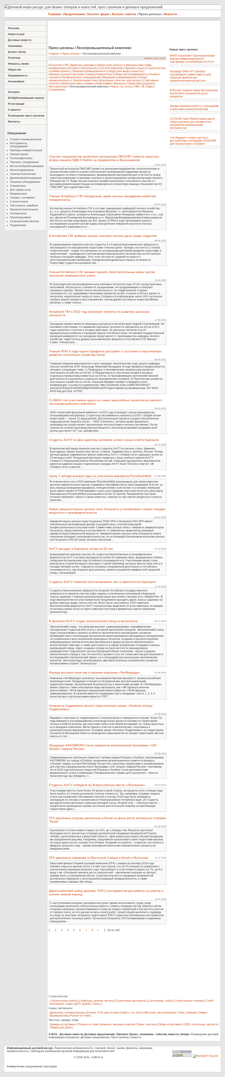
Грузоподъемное (20, 217)
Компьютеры (104, 74)
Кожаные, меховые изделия (117, 1024)
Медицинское (18, 193)
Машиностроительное (24, 209)
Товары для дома (60, 1027)
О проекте (14, 109)
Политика (14, 57)
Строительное (19, 201)
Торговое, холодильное (24, 162)
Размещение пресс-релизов (26, 115)
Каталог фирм (98, 14)
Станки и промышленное (26, 139)
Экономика (15, 46)
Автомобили (16, 81)
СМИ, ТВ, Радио (143, 86)
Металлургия (145, 83)
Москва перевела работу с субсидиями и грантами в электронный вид (194, 108)
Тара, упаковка (188, 1012)
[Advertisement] (127, 34)
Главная (54, 14)
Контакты (14, 121)
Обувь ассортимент (170, 1024)
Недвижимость (18, 75)
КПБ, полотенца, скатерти (201, 1024)
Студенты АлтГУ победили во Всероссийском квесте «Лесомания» (97, 785)
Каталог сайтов (124, 14)
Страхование (57, 89)
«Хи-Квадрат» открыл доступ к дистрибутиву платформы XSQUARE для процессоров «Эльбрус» (193, 140)
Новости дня (16, 34)
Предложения (74, 14)
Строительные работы (64, 1000)
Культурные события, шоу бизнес (120, 80)
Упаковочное (18, 185)
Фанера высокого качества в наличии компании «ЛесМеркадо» (94, 672)
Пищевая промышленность (89, 71)
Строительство (58, 996)
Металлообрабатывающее (27, 166)
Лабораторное (19, 154)
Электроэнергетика (85, 80)
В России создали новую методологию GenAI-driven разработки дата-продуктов (194, 93)
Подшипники (18, 225)
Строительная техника (188, 1000)
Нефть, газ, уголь (120, 86)
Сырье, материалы (61, 1008)
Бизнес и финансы (126, 65)
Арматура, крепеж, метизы (97, 1000)
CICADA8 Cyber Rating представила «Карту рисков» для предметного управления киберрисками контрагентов (192, 123)
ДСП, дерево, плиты (87, 1003)
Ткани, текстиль (146, 1024)
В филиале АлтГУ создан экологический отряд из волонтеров (93, 621)
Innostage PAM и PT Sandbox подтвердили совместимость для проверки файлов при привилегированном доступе (190, 76)
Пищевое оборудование (25, 181)
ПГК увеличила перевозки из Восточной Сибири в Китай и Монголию (98, 857)
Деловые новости (19, 40)
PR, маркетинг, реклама (79, 65)
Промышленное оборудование (81, 77)
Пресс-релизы (150, 14)
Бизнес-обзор (17, 51)
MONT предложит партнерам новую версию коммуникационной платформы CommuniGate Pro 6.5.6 (192, 58)
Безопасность (91, 68)
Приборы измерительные (26, 150)
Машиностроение (60, 74)
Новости (170, 14)
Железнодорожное (22, 170)
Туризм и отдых (134, 68)
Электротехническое (23, 174)
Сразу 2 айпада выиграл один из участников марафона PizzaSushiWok (100, 476)
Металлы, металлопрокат (160, 1012)
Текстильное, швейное (24, 205)
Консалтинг (56, 65)
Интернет (14, 92)
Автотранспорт (58, 86)
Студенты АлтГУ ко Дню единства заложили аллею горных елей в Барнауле (104, 440)
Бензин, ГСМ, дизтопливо (103, 1012)
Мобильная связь (72, 83)
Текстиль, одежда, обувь (64, 1020)
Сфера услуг (104, 65)
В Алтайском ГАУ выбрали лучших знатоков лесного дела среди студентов (102, 236)
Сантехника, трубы (160, 1000)
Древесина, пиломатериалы (67, 1012)
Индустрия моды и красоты (126, 71)
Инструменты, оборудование (19, 145)
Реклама (13, 28)
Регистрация (16, 103)
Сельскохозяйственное (24, 221)
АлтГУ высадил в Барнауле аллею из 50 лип (81, 548)
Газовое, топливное (22, 197)
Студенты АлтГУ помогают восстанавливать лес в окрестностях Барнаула (102, 582)
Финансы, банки (18, 63)
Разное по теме (80, 1015)
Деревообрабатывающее (26, 177)
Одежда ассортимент (63, 1024)
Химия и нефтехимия (98, 83)
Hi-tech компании (112, 68)
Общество (14, 69)
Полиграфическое (21, 158)
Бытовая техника (83, 74)
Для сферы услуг (20, 189)
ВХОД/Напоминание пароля (26, 97)
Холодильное (18, 213)
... (103, 1003)
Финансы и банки (124, 83)
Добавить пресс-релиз (155, 58)
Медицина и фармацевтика (120, 77)
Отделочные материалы (131, 1000)
